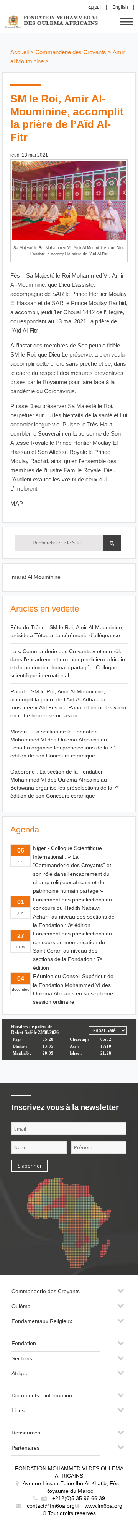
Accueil (19, 52)
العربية (94, 7)
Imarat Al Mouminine (35, 577)
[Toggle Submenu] (120, 1293)
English (120, 7)
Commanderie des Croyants (70, 52)
